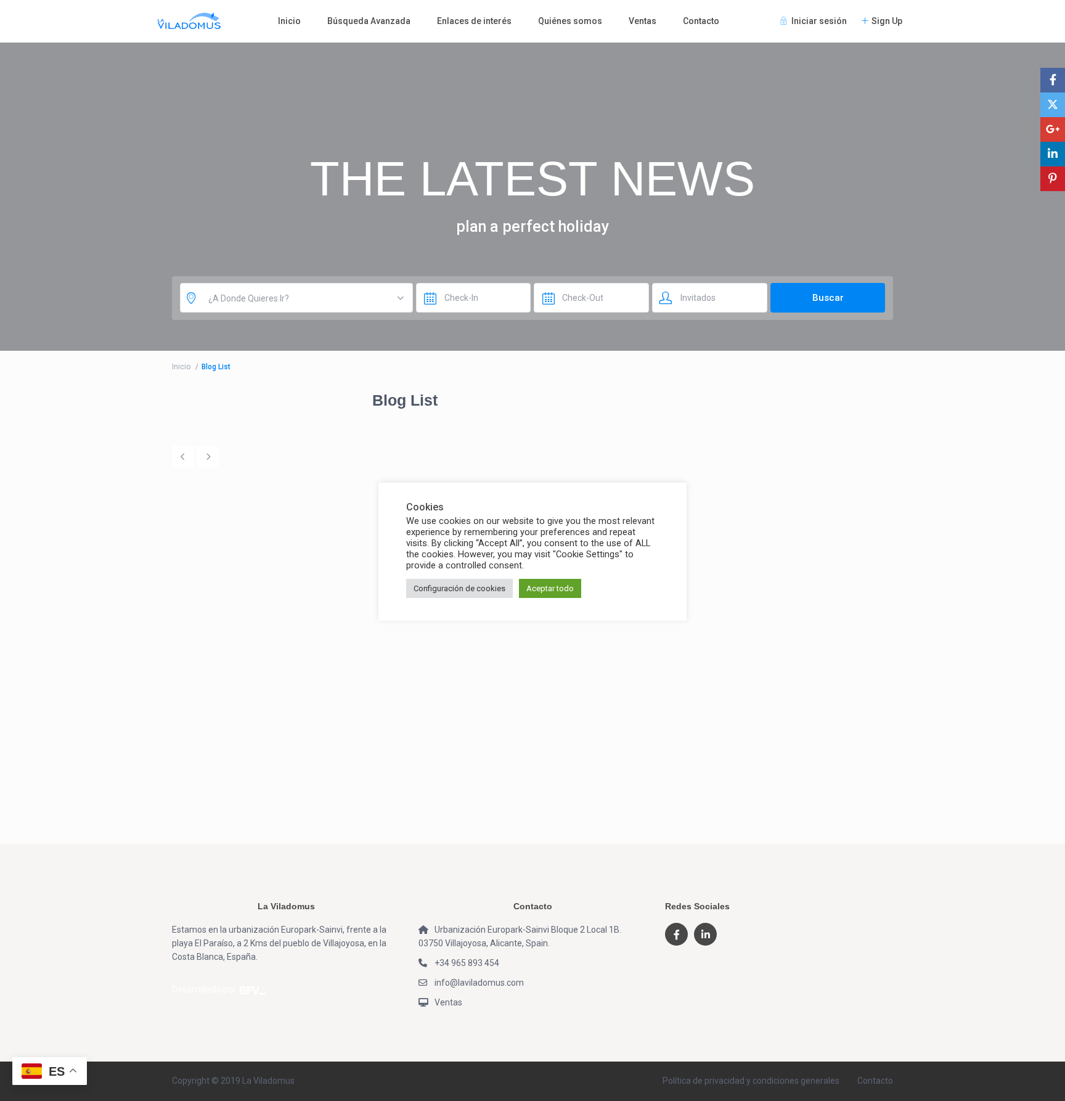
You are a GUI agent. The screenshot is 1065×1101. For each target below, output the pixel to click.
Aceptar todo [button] (550, 588)
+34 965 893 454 (467, 963)
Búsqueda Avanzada (368, 21)
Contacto (701, 21)
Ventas (642, 21)
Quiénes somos (570, 21)
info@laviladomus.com (479, 983)
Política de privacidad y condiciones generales (751, 1081)
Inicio (289, 21)
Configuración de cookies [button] (459, 588)
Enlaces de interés (474, 21)
